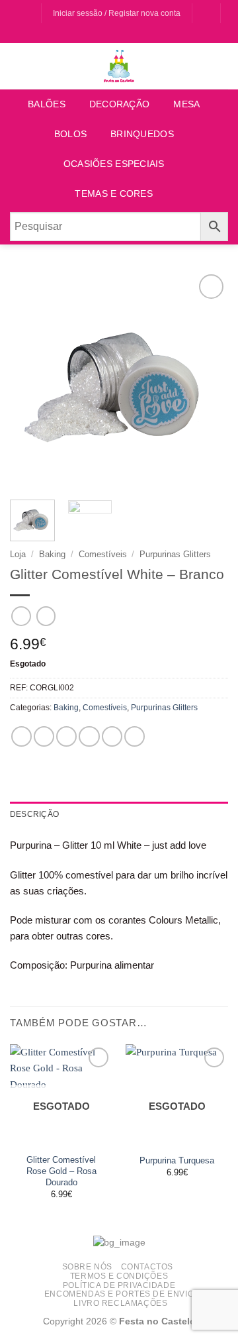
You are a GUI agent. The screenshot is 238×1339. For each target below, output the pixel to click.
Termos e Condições (119, 1275)
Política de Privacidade (119, 1285)
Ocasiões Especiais (114, 164)
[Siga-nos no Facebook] (18, 14)
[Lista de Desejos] (206, 13)
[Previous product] (46, 616)
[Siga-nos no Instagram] (30, 14)
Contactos (147, 1266)
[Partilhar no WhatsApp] (21, 736)
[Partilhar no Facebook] (44, 736)
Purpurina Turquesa (176, 1160)
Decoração (119, 104)
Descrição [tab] (34, 814)
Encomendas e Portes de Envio (119, 1293)
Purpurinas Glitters (175, 554)
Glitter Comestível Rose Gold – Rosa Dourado (61, 1171)
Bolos (70, 134)
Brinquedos (142, 134)
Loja (18, 554)
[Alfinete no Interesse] (112, 736)
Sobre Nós (87, 1266)
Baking (52, 554)
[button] (119, 35)
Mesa (186, 104)
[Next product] (20, 616)
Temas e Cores (114, 194)
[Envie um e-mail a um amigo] (89, 736)
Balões (46, 104)
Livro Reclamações (120, 1303)
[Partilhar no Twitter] (66, 736)
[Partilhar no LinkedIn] (134, 736)
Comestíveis (103, 554)
